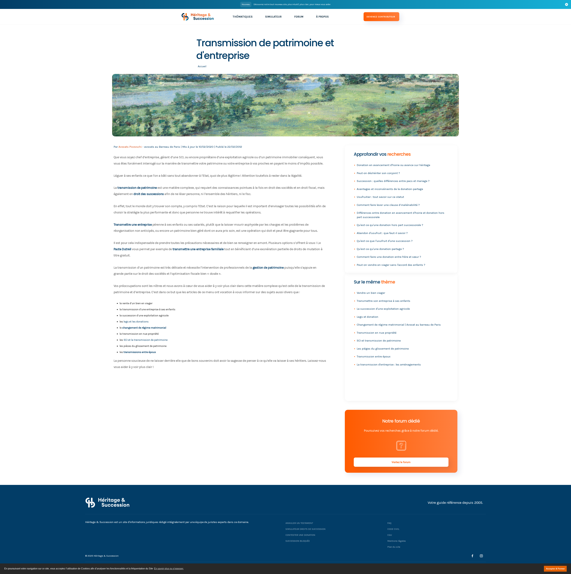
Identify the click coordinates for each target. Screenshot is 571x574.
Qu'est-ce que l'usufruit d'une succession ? (384, 241)
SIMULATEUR (273, 16)
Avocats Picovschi (130, 146)
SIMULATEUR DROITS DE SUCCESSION (305, 529)
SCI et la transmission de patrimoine (146, 340)
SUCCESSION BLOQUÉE (298, 540)
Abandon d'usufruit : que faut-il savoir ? (382, 233)
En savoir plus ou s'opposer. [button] (169, 568)
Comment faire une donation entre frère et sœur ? (389, 257)
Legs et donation (367, 316)
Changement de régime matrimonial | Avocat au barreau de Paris (399, 324)
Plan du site (393, 546)
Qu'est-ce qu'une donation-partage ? (380, 249)
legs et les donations (136, 321)
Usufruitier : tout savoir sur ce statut (380, 197)
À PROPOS (322, 16)
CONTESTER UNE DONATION (300, 535)
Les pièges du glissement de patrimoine (383, 348)
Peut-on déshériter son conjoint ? (378, 173)
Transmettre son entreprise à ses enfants (383, 301)
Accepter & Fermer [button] (555, 568)
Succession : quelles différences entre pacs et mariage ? (393, 181)
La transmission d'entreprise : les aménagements (389, 364)
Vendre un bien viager (371, 293)
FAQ (389, 523)
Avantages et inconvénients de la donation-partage (390, 189)
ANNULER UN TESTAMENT (299, 523)
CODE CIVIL (393, 529)
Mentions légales (396, 540)
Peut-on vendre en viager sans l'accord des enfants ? (391, 265)
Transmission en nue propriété (376, 332)
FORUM (298, 16)
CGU (389, 535)
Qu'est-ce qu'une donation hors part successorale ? (390, 225)
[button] (243, 17)
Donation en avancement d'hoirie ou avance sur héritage (393, 165)
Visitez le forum (401, 462)
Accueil (202, 66)
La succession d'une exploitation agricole (383, 308)
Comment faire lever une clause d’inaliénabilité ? (388, 205)
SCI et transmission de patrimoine (379, 340)
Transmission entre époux (373, 356)
